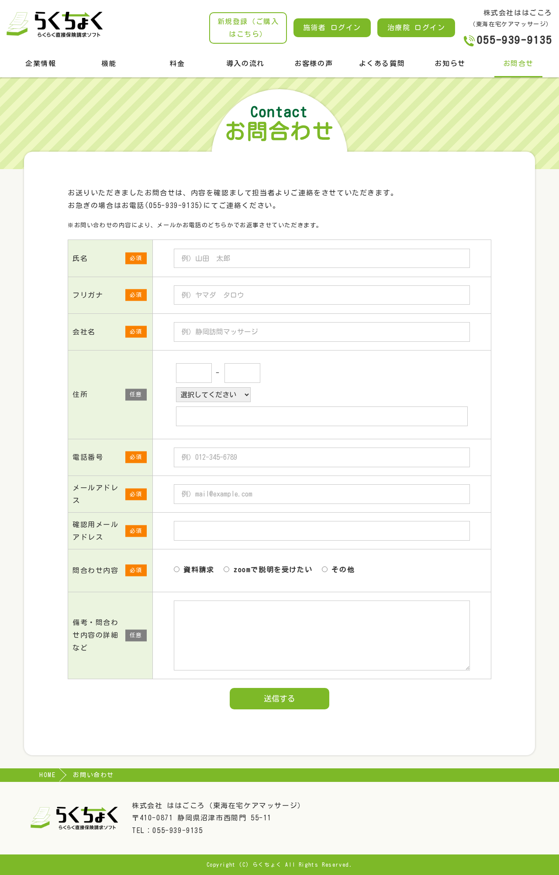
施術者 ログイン (332, 27)
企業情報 (40, 63)
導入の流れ (245, 63)
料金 (177, 63)
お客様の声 (313, 63)
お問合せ (518, 63)
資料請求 (196, 569)
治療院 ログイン (416, 27)
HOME (47, 775)
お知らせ (450, 63)
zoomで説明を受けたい (270, 569)
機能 (109, 63)
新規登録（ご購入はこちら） (248, 28)
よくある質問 (382, 63)
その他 (341, 569)
